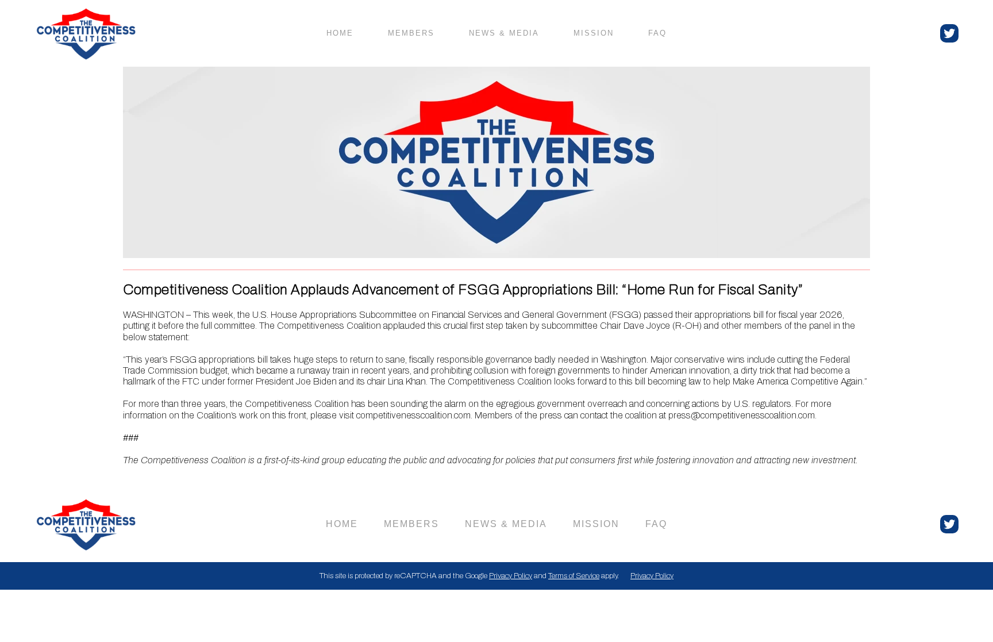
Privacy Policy (510, 575)
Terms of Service (573, 575)
